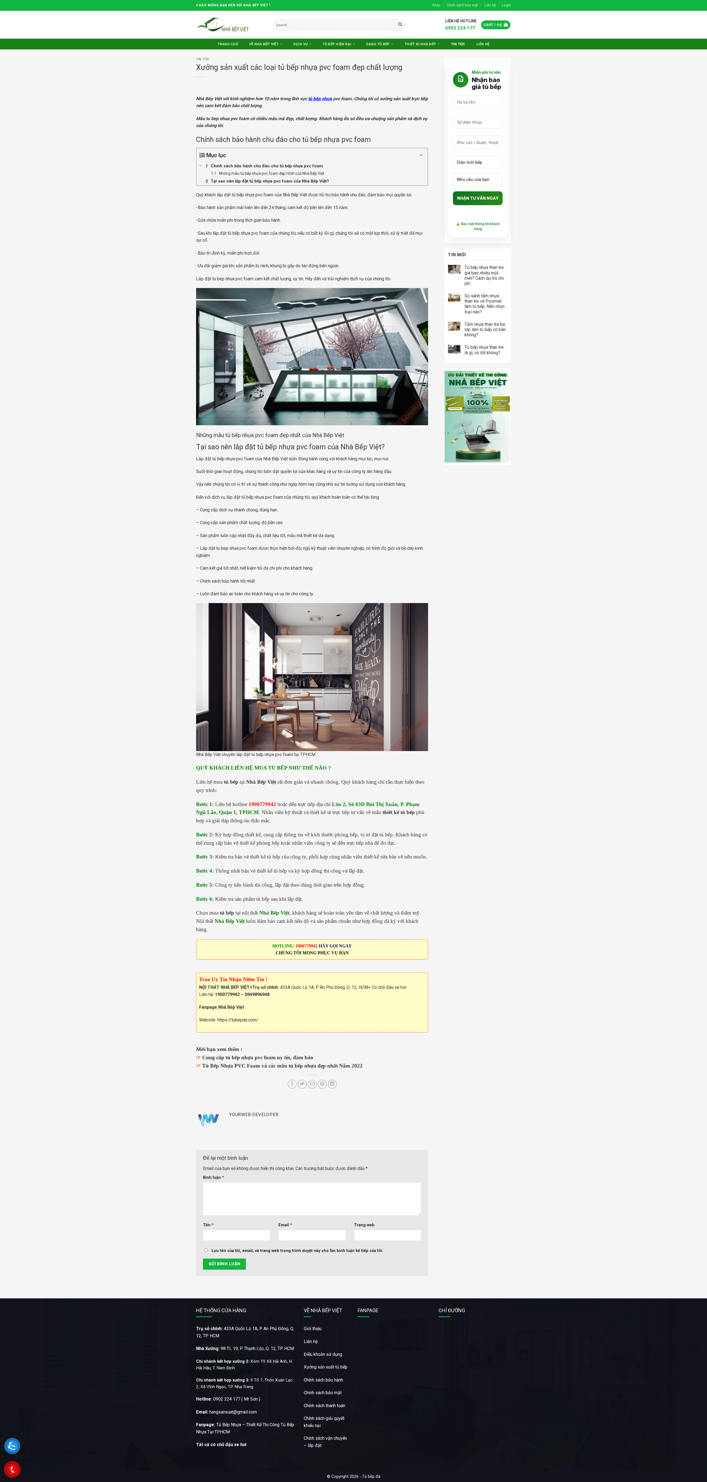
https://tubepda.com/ (237, 1020)
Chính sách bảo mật (462, 5)
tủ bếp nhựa (320, 98)
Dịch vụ (300, 44)
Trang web (364, 1225)
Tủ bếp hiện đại (337, 44)
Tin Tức (458, 44)
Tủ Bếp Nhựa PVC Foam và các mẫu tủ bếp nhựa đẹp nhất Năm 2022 (282, 1066)
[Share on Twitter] (302, 1084)
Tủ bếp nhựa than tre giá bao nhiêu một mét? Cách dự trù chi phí (484, 275)
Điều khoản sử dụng (323, 1354)
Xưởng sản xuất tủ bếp (325, 1367)
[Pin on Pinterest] (322, 1084)
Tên (208, 1225)
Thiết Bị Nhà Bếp (420, 44)
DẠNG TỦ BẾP (378, 44)
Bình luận (213, 1177)
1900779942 (227, 994)
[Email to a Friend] (312, 1084)
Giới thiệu (312, 1328)
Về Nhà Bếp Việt (264, 44)
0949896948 (257, 994)
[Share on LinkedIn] (332, 1084)
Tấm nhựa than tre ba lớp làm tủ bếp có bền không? (485, 329)
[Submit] (400, 25)
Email (285, 1225)
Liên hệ (490, 5)
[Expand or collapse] (421, 155)
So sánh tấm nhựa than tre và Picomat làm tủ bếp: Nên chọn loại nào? (485, 304)
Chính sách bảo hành (323, 1380)
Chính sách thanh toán (324, 1405)
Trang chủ (228, 44)
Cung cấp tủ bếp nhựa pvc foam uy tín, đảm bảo (257, 1057)
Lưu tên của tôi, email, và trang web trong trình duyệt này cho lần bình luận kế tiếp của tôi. (297, 1250)
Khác (436, 5)
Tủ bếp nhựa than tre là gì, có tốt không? (484, 350)
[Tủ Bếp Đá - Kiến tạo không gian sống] (223, 25)
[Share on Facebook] (292, 1084)
